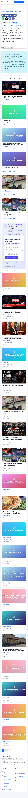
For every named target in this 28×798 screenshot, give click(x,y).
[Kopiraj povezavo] (13, 18)
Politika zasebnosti (16, 25)
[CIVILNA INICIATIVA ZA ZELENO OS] (14, 162)
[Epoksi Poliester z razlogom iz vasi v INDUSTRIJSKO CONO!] (14, 209)
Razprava (6, 25)
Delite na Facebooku (10, 15)
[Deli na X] (6, 18)
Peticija (4, 22)
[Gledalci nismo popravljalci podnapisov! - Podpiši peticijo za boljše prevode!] (14, 92)
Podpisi (13, 22)
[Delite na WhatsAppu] (2, 18)
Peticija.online (5, 2)
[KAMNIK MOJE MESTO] (14, 115)
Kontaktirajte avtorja (8, 47)
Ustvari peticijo (13, 257)
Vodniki (4, 768)
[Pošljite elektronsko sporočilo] (9, 18)
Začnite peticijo (19, 1)
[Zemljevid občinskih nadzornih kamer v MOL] (14, 185)
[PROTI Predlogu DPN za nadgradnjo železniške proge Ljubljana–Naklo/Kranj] (14, 139)
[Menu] (25, 2)
